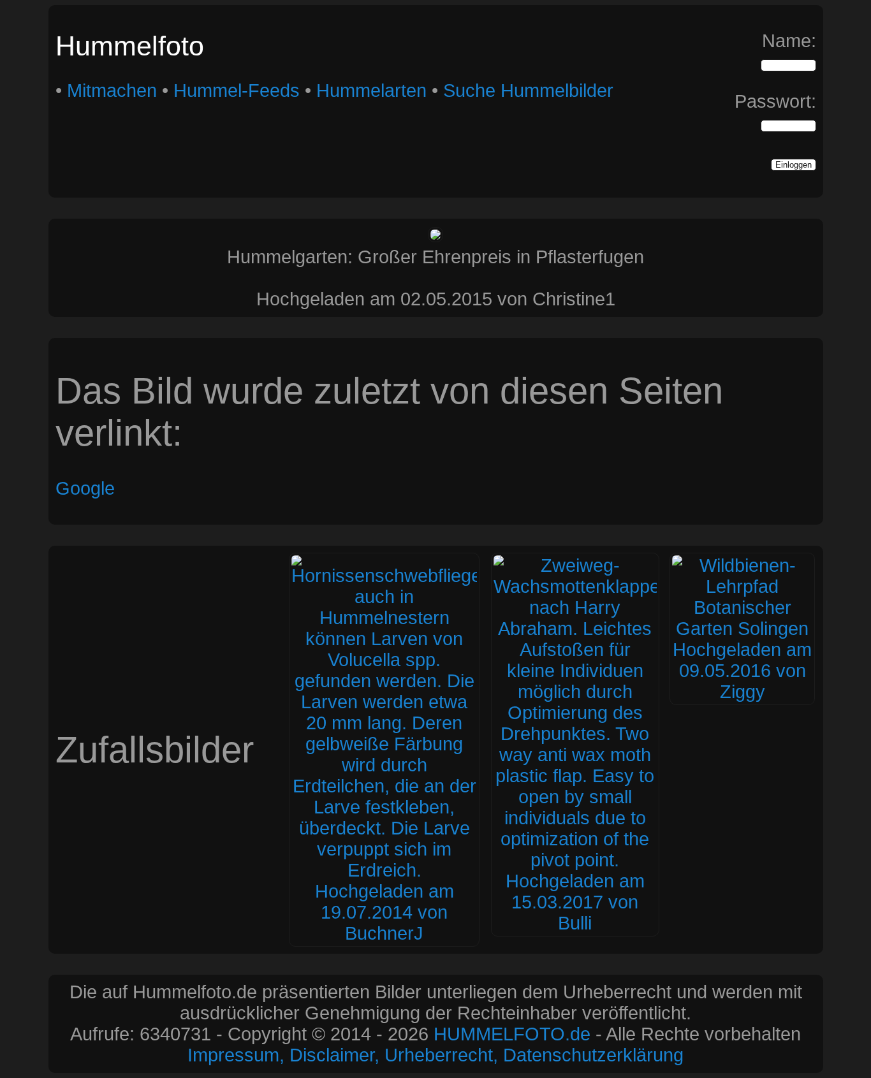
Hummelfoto (129, 46)
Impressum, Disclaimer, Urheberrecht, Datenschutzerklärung (435, 1055)
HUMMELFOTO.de (512, 1034)
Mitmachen (112, 90)
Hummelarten (371, 90)
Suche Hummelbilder (528, 90)
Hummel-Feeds (236, 90)
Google (85, 488)
